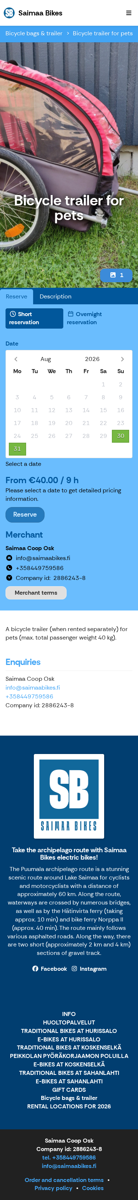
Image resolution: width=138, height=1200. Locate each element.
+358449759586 (29, 696)
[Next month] (122, 359)
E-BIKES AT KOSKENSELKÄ (69, 1064)
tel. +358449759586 (69, 1157)
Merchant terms (36, 593)
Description (55, 296)
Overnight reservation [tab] (84, 318)
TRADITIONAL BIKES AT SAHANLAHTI (69, 1073)
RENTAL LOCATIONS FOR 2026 (69, 1106)
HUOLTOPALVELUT (69, 1022)
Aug (45, 359)
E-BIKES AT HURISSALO (69, 1039)
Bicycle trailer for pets (103, 33)
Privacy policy (53, 1188)
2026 (92, 359)
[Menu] (129, 13)
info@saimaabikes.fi (33, 687)
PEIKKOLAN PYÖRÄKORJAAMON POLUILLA (69, 1056)
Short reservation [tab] (24, 318)
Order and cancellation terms (64, 1180)
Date (12, 343)
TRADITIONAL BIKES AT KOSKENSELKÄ (69, 1047)
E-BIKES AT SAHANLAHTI (69, 1081)
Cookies (93, 1188)
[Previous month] (15, 359)
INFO (69, 1014)
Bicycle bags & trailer (34, 33)
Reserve (16, 296)
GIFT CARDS (69, 1090)
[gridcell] (17, 384)
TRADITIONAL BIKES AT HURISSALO (69, 1031)
